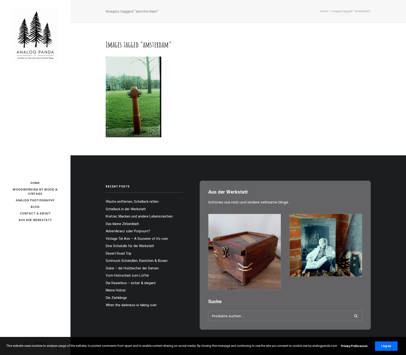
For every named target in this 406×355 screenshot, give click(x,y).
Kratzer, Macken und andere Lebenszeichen (139, 216)
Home (324, 11)
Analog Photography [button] (35, 200)
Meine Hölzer (116, 290)
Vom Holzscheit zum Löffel (127, 275)
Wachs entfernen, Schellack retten (132, 201)
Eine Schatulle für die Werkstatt (130, 246)
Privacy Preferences (354, 346)
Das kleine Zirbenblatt (122, 224)
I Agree (386, 346)
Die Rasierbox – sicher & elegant (131, 283)
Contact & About (35, 213)
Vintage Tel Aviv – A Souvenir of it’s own (137, 239)
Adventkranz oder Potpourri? (128, 231)
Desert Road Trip (118, 253)
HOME (35, 183)
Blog (35, 207)
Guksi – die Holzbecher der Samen (132, 268)
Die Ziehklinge (116, 298)
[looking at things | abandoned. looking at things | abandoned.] (134, 97)
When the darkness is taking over (131, 305)
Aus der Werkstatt (35, 220)
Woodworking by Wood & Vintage (35, 191)
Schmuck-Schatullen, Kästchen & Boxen (137, 261)
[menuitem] (35, 183)
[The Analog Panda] (35, 35)
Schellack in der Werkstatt (126, 209)
